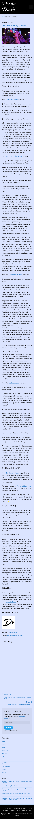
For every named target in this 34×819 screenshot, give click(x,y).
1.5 (8, 635)
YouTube (29, 808)
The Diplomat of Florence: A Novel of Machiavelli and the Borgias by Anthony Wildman (17, 798)
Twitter (4, 808)
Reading (4, 756)
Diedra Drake (14, 814)
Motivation (5, 750)
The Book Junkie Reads (14, 156)
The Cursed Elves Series (24, 486)
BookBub (13, 810)
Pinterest (23, 808)
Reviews (4, 760)
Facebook (9, 808)
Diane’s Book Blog (12, 99)
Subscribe (8, 727)
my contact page (11, 602)
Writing (15, 632)
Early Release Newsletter (13, 473)
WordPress (28, 814)
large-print (19, 635)
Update (10, 632)
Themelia (16, 815)
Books (3, 744)
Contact (28, 810)
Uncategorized (6, 766)
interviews (13, 635)
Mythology (4, 753)
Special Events (6, 763)
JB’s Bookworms (13, 383)
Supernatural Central (15, 274)
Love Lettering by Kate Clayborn (10, 786)
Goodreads (6, 810)
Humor (3, 747)
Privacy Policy (21, 810)
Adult (3, 741)
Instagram (17, 808)
